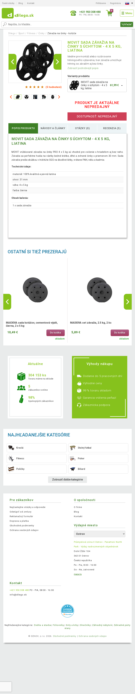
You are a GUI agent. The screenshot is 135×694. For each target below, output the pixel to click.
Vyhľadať (127, 24)
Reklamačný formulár (21, 516)
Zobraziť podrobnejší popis (83, 68)
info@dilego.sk (18, 594)
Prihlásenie (101, 3)
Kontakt (30, 3)
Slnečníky (85, 625)
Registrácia (115, 3)
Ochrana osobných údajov (24, 530)
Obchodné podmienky (22, 525)
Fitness (31, 33)
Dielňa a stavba (42, 625)
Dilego (11, 33)
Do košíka (55, 332)
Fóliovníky (58, 625)
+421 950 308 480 (19, 590)
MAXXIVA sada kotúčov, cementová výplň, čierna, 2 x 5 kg (32, 324)
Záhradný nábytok (102, 625)
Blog (20, 3)
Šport (21, 33)
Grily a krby (72, 625)
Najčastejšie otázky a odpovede (27, 507)
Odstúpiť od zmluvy (20, 512)
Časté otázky (8, 3)
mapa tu (78, 574)
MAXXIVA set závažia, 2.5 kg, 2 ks (90, 322)
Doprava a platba (19, 521)
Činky (41, 33)
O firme (78, 507)
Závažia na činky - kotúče (61, 33)
